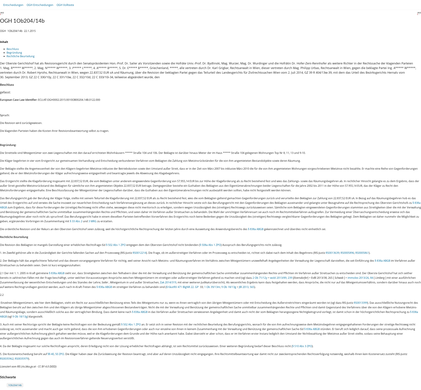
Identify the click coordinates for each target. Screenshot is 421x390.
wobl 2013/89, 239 (281, 278)
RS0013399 (360, 303)
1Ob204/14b (15, 385)
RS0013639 (332, 253)
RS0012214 (139, 253)
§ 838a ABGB (255, 229)
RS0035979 (21, 358)
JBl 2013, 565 (246, 287)
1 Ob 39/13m (212, 287)
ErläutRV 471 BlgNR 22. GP (182, 287)
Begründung (14, 52)
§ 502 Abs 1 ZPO (116, 245)
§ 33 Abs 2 (76, 221)
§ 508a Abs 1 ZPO (210, 245)
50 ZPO (59, 354)
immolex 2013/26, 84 (360, 278)
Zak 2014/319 (168, 282)
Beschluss (13, 49)
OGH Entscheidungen (40, 5)
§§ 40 (51, 354)
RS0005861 (362, 253)
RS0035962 (6, 358)
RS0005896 (347, 253)
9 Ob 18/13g (228, 287)
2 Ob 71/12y (260, 278)
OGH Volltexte (65, 5)
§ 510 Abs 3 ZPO (302, 346)
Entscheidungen (13, 5)
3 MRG (92, 221)
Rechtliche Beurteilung (21, 56)
